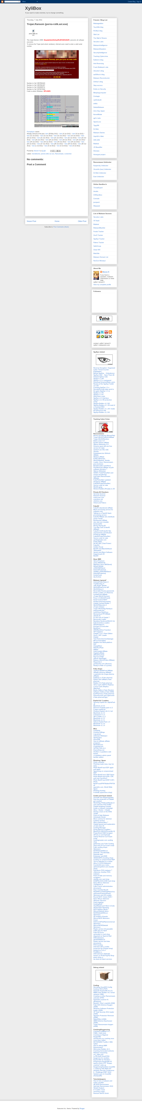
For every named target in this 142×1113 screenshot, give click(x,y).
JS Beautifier (97, 147)
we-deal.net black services (102, 959)
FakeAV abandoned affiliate (103, 508)
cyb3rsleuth (97, 100)
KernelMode (97, 114)
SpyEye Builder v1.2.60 (101, 403)
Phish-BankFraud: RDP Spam (103, 775)
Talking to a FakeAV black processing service (102, 514)
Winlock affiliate (98, 457)
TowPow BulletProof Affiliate (103, 670)
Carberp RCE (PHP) (100, 989)
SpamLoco (97, 122)
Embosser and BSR (100, 856)
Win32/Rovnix (98, 745)
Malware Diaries (99, 133)
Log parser (97, 734)
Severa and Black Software (102, 552)
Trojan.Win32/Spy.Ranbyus (102, 608)
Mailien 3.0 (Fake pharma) (102, 683)
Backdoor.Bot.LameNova (102, 466)
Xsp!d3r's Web (98, 136)
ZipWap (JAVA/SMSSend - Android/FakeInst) (102, 572)
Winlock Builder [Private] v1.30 (104, 489)
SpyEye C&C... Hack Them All (103, 375)
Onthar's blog (98, 82)
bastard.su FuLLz (99, 950)
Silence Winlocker (99, 471)
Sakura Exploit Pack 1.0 (101, 722)
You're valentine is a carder (102, 861)
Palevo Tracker (98, 242)
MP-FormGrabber (99, 640)
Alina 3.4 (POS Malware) (102, 863)
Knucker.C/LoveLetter (101, 626)
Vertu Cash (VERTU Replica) (103, 685)
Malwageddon (98, 23)
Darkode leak (98, 854)
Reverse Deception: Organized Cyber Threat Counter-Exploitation (104, 369)
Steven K (37, 151)
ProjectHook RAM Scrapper (103, 833)
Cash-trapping (98, 902)
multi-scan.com (98, 497)
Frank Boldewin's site (100, 67)
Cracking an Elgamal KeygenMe (100, 1036)
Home (57, 221)
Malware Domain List (100, 257)
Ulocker (96, 451)
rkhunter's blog (98, 71)
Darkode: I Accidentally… (102, 852)
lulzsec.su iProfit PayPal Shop (103, 955)
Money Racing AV (99, 525)
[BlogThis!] (53, 151)
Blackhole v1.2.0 (99, 723)
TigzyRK (96, 125)
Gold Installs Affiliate (100, 651)
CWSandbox (97, 195)
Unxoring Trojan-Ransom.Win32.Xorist (101, 1092)
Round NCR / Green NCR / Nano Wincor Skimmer (102, 898)
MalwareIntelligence (100, 45)
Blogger (82, 1108)
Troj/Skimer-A (98, 884)
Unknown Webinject (100, 736)
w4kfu (95, 103)
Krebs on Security (99, 89)
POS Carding (98, 945)
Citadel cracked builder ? (102, 603)
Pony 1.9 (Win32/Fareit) (101, 598)
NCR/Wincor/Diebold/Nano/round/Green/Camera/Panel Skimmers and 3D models (104, 893)
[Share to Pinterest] (60, 151)
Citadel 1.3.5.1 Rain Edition (102, 633)
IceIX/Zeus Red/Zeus (100, 612)
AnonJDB (96, 739)
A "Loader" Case (99, 1090)
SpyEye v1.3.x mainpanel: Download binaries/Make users (104, 381)
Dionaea (96, 151)
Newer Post (31, 221)
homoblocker (36, 154)
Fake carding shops (100, 847)
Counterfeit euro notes (101, 865)
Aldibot (95, 649)
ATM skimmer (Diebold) (101, 954)
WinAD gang (97, 487)
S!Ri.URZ (96, 140)
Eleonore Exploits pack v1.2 (103, 707)
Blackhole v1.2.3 (99, 713)
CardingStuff (97, 904)
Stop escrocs (98, 85)
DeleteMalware (98, 107)
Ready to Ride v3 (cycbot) (102, 665)
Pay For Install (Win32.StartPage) (99, 657)
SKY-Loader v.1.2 (99, 716)
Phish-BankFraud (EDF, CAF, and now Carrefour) (103, 777)
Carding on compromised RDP (104, 860)
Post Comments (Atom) (61, 227)
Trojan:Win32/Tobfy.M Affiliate (103, 437)
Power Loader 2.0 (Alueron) (103, 593)
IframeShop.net (98, 750)
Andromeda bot (98, 610)
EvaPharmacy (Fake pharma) (103, 694)
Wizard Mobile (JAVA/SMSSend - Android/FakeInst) (99, 568)
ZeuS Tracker (98, 235)
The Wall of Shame (100, 38)
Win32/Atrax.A (98, 589)
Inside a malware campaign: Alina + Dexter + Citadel (103, 809)
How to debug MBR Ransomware (100, 1046)
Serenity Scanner (99, 494)
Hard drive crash (99, 396)
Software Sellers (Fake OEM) (103, 692)
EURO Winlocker (99, 458)
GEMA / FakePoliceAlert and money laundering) (103, 473)
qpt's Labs (97, 118)
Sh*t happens (98, 632)
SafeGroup (97, 246)
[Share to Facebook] (57, 151)
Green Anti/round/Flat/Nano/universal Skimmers (104, 921)
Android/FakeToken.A (100, 582)
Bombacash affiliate (100, 520)
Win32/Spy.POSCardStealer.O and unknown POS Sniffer (103, 803)
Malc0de (96, 253)
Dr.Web (96, 129)
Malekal (96, 143)
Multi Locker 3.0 (99, 441)
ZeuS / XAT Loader (100, 635)
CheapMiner (97, 646)
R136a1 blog (97, 31)
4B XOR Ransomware (101, 1084)
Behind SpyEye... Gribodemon (104, 373)
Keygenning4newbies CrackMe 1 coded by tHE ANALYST (104, 1067)
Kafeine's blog (98, 60)
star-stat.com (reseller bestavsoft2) (101, 523)
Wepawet (96, 206)
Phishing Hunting (99, 790)
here (46, 134)
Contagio (96, 96)
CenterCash (97, 575)
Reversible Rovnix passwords (103, 591)
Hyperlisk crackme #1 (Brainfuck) (100, 1000)
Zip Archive (97, 577)
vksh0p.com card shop (101, 879)
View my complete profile (102, 284)
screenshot (67, 154)
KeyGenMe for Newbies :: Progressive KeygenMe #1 (102, 1060)
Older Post (82, 221)
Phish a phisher (98, 762)
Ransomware (59, 154)
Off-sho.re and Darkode (101, 835)
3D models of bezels (100, 916)
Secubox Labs (98, 42)
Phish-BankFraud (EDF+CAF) (103, 780)
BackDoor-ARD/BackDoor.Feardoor (102, 629)
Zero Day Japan (99, 111)
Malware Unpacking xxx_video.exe (100, 1053)
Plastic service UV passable (103, 929)
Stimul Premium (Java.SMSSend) (99, 562)
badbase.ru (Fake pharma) (102, 678)
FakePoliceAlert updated (102, 480)
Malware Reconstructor (101, 78)
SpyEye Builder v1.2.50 (101, 412)
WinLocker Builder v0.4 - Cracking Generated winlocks (103, 1050)
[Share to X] (55, 151)
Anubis (95, 191)
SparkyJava (97, 737)
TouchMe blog (98, 27)
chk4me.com (97, 501)
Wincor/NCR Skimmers (101, 918)
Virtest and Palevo (99, 503)
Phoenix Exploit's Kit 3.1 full (103, 711)
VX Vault (96, 221)
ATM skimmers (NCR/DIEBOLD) (99, 938)
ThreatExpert (98, 188)
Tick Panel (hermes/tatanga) (103, 639)
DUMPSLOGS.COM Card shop (104, 881)
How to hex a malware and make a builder (102, 1081)
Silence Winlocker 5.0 (100, 444)
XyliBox (33, 8)
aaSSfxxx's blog (99, 74)
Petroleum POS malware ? (102, 870)
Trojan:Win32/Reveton (101, 439)
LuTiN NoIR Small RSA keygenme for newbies (101, 1057)
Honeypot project (99, 154)
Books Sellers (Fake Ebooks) (103, 690)
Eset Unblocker (98, 176)
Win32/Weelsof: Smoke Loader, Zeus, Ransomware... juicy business (103, 462)
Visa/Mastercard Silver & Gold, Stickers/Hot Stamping (104, 906)
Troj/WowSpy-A (98, 584)
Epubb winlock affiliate (101, 442)
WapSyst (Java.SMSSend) (102, 564)
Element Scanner (99, 496)
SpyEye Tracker (99, 239)
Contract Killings (99, 732)
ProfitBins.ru (97, 952)
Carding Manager (99, 828)
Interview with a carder (101, 947)
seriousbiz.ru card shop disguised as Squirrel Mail (102, 935)
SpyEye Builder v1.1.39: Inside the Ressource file (104, 409)
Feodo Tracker (98, 231)
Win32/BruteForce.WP (101, 587)
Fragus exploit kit (99, 709)
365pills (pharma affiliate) (102, 672)
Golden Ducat (98, 547)
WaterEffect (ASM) (99, 1019)
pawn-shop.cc (98, 957)
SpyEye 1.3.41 (98, 394)
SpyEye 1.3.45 (98, 393)
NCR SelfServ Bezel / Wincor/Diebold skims (100, 910)
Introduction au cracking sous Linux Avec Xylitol (103, 1039)
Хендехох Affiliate (99, 482)
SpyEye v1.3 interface (101, 398)
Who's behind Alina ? (100, 822)
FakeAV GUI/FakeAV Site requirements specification (102, 532)
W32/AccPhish (98, 648)
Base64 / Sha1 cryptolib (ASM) (104, 1003)
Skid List (96, 34)
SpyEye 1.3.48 (98, 378)
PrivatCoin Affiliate (99, 534)
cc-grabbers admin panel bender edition (102, 756)
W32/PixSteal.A (98, 624)
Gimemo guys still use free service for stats (102, 447)
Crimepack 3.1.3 (99, 715)
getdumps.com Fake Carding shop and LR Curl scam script (103, 844)
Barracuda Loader (99, 619)
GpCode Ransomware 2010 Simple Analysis (103, 1087)
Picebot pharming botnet (102, 601)
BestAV (95, 556)
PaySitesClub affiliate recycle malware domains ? (103, 468)
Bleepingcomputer (99, 93)
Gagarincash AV (99, 554)
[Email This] (51, 151)
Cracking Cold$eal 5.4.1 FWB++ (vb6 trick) (101, 1032)
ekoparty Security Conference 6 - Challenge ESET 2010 (103, 1071)
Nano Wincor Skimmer (101, 883)
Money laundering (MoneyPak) (104, 435)
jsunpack (96, 202)
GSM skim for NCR (100, 931)
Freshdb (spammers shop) (102, 792)
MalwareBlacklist (99, 228)
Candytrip (96, 730)
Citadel (95, 637)
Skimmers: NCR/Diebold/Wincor (100, 850)
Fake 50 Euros (98, 932)
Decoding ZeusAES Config (102, 987)
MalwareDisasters (99, 49)
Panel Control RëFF (100, 600)
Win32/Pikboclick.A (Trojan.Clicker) (99, 606)
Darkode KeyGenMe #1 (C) (103, 991)
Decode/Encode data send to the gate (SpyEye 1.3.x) (103, 390)
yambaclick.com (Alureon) (102, 664)
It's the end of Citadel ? (101, 617)
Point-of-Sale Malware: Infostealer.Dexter (101, 816)
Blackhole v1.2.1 (99, 720)
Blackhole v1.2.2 (99, 718)
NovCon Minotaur (99, 261)
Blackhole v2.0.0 (99, 706)
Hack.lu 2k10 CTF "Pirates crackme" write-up (102, 1064)
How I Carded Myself (100, 890)
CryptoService (98, 746)
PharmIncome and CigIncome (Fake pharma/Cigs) (103, 696)
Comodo (96, 198)
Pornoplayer (31, 132)
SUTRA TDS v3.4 (99, 748)
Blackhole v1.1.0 (99, 725)
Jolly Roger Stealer (100, 585)
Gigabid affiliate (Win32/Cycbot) (98, 654)
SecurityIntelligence (100, 52)
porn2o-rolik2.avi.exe (47, 154)
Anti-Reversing (98, 63)
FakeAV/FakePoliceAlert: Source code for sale (102, 484)
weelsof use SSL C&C (101, 450)
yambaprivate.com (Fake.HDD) (99, 540)
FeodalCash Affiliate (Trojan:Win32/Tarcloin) (101, 595)
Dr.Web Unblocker (99, 173)
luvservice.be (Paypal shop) (103, 948)
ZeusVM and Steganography (103, 797)
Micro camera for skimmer (102, 819)
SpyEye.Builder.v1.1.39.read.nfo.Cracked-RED (104, 406)
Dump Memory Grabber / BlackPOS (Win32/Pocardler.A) (104, 830)
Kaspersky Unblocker (100, 165)
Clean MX (96, 250)
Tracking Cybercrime (100, 56)
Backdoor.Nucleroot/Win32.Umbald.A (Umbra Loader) (104, 622)
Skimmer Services (99, 900)
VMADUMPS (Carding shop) (103, 858)
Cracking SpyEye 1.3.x (101, 387)
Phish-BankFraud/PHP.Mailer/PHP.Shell (104, 783)
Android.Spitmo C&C (100, 377)
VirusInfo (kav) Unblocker (102, 169)
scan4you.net (98, 499)
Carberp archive (99, 820)
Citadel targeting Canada (102, 806)
